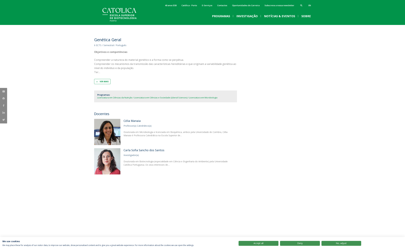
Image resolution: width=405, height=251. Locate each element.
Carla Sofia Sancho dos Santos (144, 150)
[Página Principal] (125, 22)
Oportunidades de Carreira (246, 5)
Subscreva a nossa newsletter (279, 5)
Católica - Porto (189, 5)
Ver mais (104, 81)
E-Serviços (207, 5)
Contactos (222, 5)
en (309, 5)
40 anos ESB (171, 5)
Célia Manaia (132, 121)
